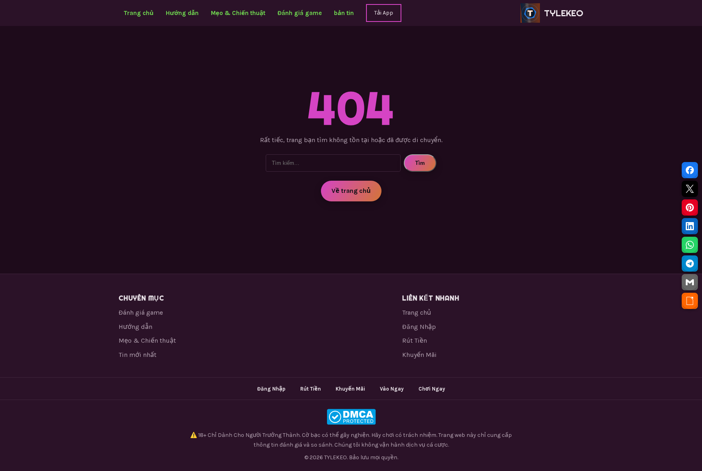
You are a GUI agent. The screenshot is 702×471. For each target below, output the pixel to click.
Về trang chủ (351, 190)
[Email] (690, 282)
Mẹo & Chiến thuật (238, 13)
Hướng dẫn (182, 13)
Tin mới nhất (137, 355)
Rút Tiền (414, 340)
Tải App (383, 12)
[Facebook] (690, 170)
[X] (690, 189)
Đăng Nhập (419, 327)
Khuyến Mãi (419, 355)
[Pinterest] (690, 207)
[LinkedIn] (690, 226)
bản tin (344, 13)
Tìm (420, 163)
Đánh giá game (299, 13)
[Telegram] (690, 263)
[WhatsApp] (690, 245)
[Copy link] (690, 301)
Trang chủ (139, 13)
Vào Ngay (392, 389)
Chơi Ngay (431, 389)
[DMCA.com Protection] (351, 417)
